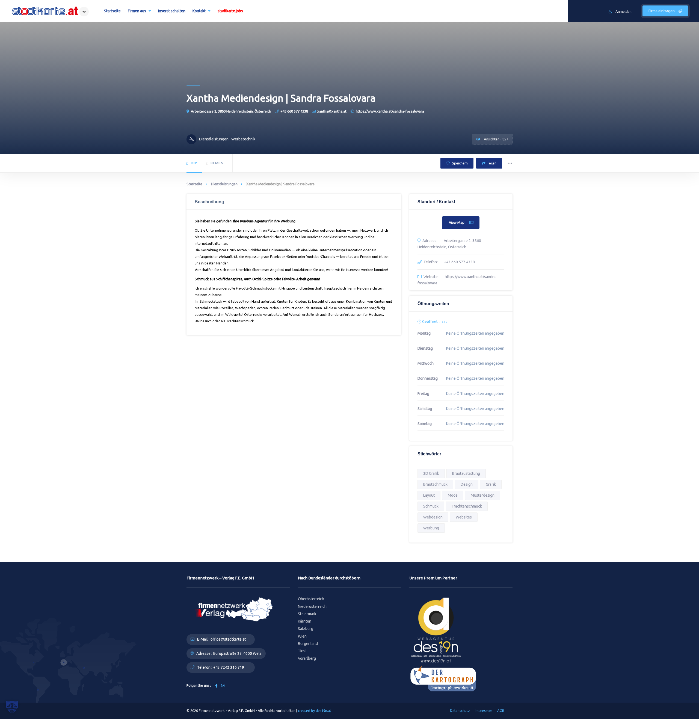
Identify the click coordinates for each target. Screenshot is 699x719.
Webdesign (433, 517)
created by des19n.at (314, 710)
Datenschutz (460, 710)
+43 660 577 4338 (294, 111)
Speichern (459, 163)
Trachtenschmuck (467, 506)
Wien (302, 636)
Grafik (491, 484)
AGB (500, 710)
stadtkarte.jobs (230, 11)
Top (194, 162)
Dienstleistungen (224, 184)
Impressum (483, 710)
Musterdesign (482, 495)
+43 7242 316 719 (228, 667)
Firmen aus (137, 11)
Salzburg (305, 628)
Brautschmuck (435, 484)
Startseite (112, 11)
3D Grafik (431, 473)
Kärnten (304, 621)
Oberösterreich (311, 599)
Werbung (431, 528)
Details (217, 162)
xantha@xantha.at (331, 111)
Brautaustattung (466, 473)
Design (467, 484)
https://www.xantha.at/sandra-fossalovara (390, 111)
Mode (453, 495)
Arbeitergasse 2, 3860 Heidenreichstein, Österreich (231, 111)
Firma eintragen (662, 11)
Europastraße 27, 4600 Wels (237, 653)
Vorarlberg (307, 658)
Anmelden (623, 11)
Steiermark (307, 614)
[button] (12, 707)
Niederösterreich (312, 606)
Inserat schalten (171, 11)
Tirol (302, 651)
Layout (429, 495)
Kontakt (199, 11)
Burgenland (308, 643)
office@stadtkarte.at (228, 639)
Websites (464, 517)
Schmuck (431, 506)
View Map (456, 222)
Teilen (491, 163)
